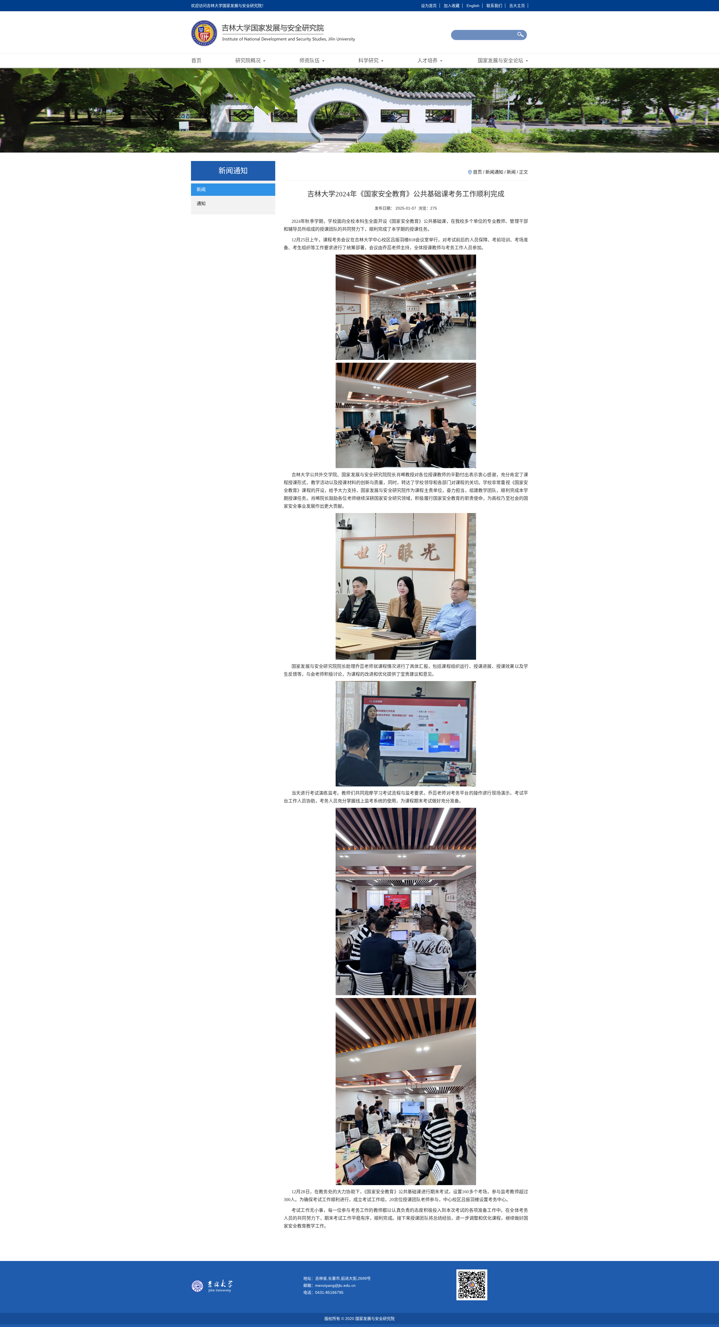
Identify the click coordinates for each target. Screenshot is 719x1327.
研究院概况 (248, 60)
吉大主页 (517, 5)
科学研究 (369, 60)
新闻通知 (494, 172)
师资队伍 (310, 60)
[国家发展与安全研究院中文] (275, 33)
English (473, 5)
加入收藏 (451, 5)
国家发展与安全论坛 (501, 60)
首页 (196, 60)
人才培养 (428, 60)
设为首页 (429, 5)
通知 (201, 203)
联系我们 (494, 5)
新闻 (201, 189)
